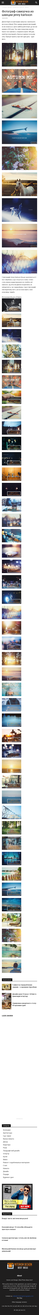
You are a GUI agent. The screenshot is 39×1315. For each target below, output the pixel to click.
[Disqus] (19, 1042)
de (17, 1310)
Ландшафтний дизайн (11, 1151)
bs (30, 1306)
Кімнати (6, 1168)
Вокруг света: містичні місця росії (15, 1218)
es (22, 1310)
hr (11, 1306)
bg (35, 1306)
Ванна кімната (8, 1139)
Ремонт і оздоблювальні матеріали (16, 1162)
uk (33, 1306)
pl (15, 1306)
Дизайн (6, 1171)
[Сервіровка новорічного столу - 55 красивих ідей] (6, 1005)
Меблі (5, 1159)
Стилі (5, 1165)
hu (9, 1306)
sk (23, 1306)
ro (21, 1306)
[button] (36, 2)
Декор (5, 1142)
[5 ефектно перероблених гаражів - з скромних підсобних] (6, 987)
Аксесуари (7, 1130)
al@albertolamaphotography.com (23, 1296)
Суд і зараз (7, 1136)
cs (13, 1306)
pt (19, 1310)
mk (18, 1306)
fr (14, 1310)
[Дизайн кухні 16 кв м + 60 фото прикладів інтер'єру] (6, 998)
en (3, 1306)
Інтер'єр (6, 1154)
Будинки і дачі (8, 1177)
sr (28, 1306)
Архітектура (7, 1133)
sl (25, 1306)
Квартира (6, 1145)
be (6, 1306)
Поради (6, 1174)
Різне (5, 1148)
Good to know (7, 980)
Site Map (19, 1298)
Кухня (5, 1157)
